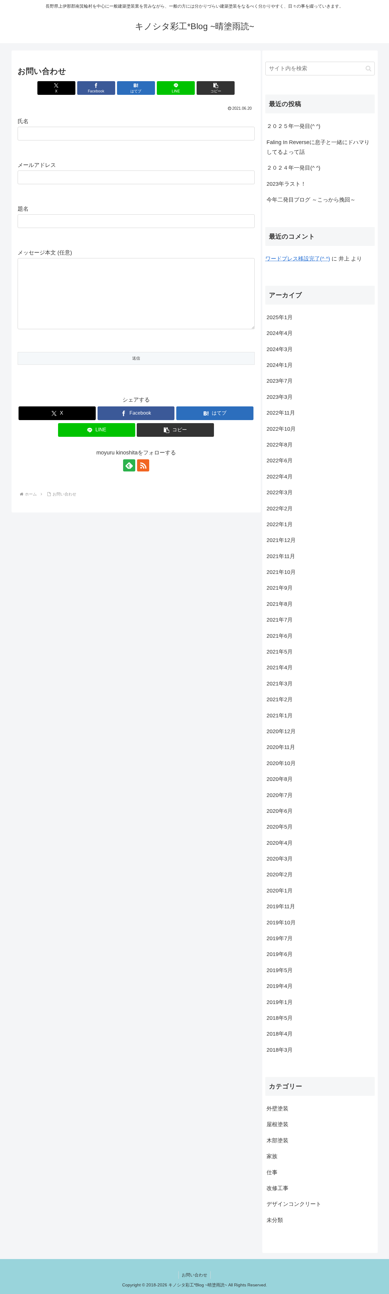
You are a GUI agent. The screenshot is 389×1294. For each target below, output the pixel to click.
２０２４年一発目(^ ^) (293, 168)
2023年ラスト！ (286, 184)
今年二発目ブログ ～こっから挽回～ (311, 200)
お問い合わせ (194, 1274)
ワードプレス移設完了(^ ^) (297, 259)
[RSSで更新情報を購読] (143, 465)
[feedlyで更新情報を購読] (129, 465)
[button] (216, 88)
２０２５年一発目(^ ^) (293, 126)
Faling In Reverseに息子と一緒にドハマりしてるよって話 (318, 147)
